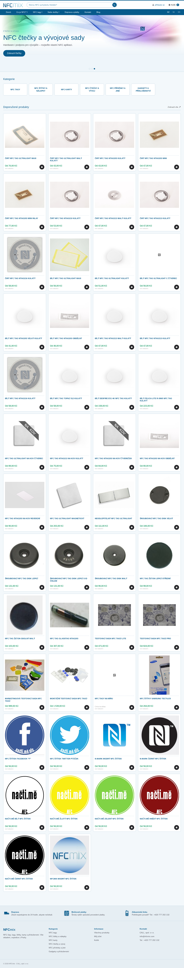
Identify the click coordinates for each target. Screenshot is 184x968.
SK (174, 12)
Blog (98, 12)
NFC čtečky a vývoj (57, 944)
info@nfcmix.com (147, 936)
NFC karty (53, 940)
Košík (96, 940)
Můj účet (97, 936)
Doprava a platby (72, 12)
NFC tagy (37, 12)
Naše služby (53, 12)
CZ (168, 12)
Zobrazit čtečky (14, 53)
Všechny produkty (101, 933)
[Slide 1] (89, 68)
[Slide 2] (92, 68)
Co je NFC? (22, 12)
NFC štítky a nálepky (57, 936)
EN (179, 12)
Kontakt (88, 12)
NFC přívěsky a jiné (57, 948)
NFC (9, 929)
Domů (8, 12)
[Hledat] (114, 5)
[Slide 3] (94, 68)
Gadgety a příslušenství (59, 951)
